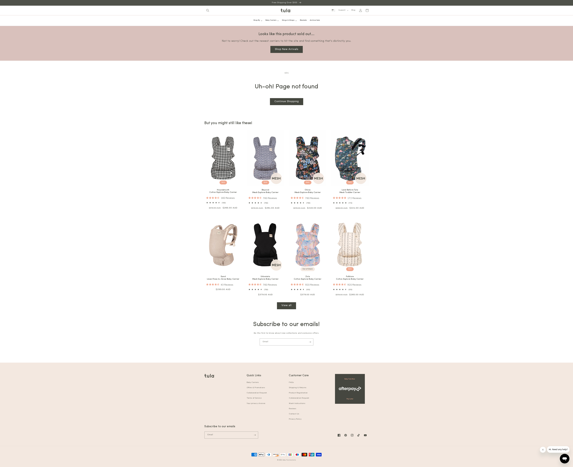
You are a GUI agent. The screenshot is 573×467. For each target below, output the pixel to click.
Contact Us (294, 414)
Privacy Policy (295, 419)
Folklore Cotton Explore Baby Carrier (349, 278)
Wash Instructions (297, 404)
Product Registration (298, 393)
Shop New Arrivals (286, 49)
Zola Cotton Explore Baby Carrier (307, 278)
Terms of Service (254, 398)
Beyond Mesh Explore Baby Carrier (265, 191)
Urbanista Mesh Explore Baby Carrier (265, 278)
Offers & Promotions (256, 388)
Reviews (292, 409)
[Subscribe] (310, 341)
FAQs (291, 383)
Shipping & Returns (297, 388)
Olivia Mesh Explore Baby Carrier (308, 191)
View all (286, 305)
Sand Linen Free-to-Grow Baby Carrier (223, 278)
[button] (207, 10)
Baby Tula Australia (289, 460)
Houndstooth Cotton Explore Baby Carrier (223, 191)
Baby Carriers (253, 383)
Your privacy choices (256, 404)
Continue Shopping (286, 101)
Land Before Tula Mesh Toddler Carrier (349, 191)
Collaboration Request (257, 393)
